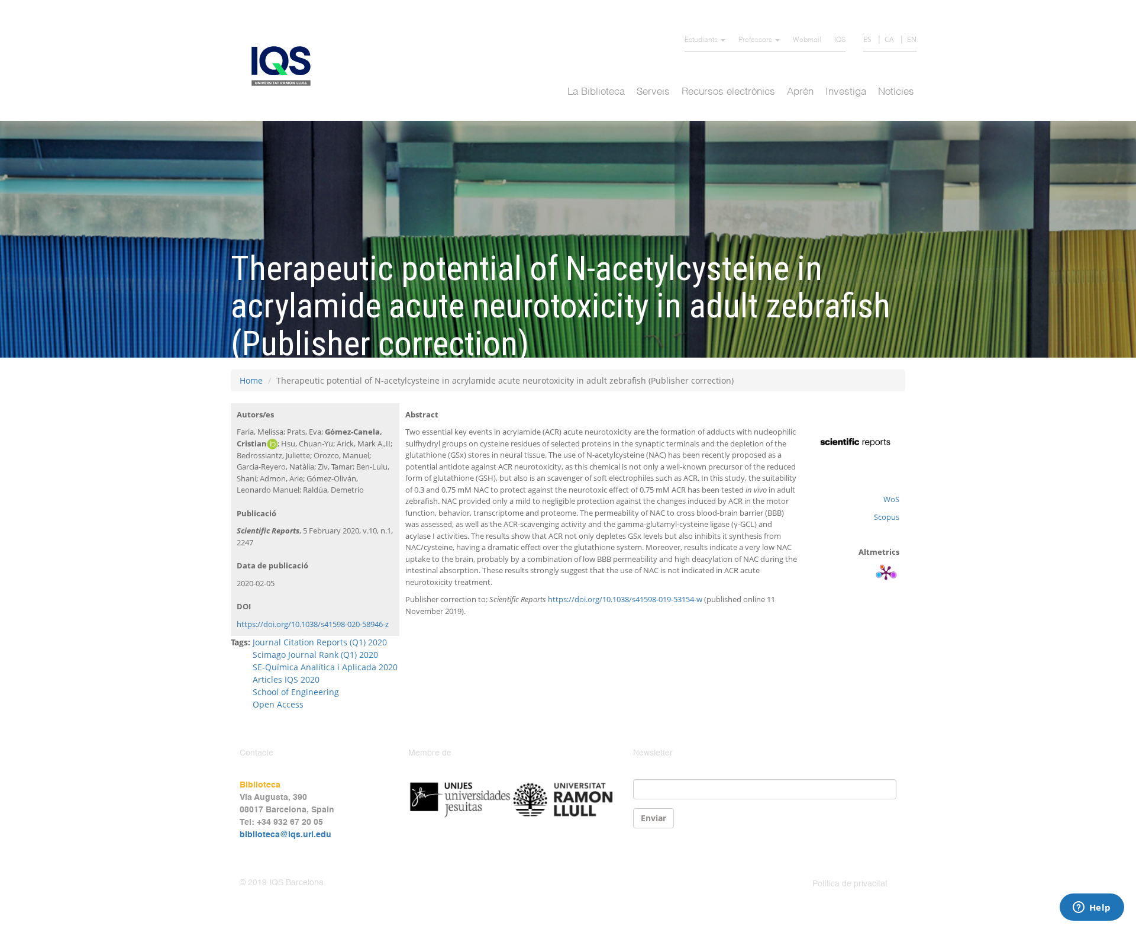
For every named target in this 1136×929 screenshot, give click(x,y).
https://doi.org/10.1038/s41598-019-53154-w (625, 599)
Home (251, 380)
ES (867, 39)
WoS (891, 499)
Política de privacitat (850, 884)
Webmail (807, 40)
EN (911, 39)
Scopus (886, 517)
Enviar (653, 818)
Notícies (896, 92)
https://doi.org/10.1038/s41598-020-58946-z (313, 624)
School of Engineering (296, 691)
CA (889, 39)
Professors (756, 40)
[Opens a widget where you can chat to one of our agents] (1091, 908)
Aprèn (800, 92)
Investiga (845, 92)
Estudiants (702, 40)
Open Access (278, 704)
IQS (839, 40)
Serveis (653, 92)
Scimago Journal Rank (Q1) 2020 (315, 654)
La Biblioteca (596, 92)
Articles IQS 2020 (286, 679)
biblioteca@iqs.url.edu (285, 835)
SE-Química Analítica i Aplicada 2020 (325, 667)
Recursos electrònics (728, 92)
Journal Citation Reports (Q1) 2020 (320, 642)
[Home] (285, 66)
